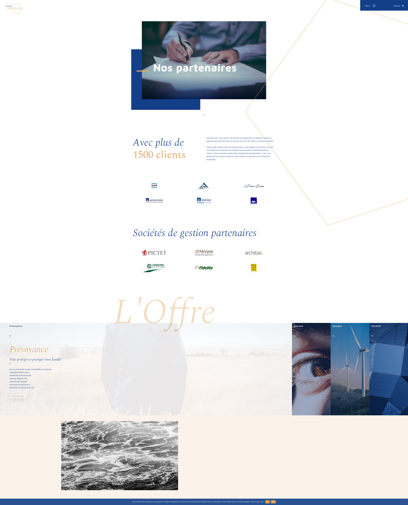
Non (273, 502)
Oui (267, 502)
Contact (396, 6)
